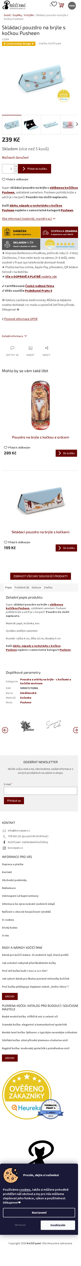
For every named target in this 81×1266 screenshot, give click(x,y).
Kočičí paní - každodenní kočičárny (28, 842)
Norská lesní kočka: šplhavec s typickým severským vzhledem (39, 1032)
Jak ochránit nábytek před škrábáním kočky (29, 963)
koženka (25, 698)
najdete (31, 276)
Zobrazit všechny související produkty (40, 576)
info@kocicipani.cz (19, 831)
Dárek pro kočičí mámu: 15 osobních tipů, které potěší (35, 955)
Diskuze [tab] (36, 588)
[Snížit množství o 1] (16, 171)
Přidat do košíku (37, 168)
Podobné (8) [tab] (22, 588)
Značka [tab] (48, 588)
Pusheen (67, 210)
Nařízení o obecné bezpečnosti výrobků (26, 912)
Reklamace (9, 888)
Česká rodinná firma (39, 286)
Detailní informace (12, 336)
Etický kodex (9, 928)
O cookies (8, 920)
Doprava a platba (12, 864)
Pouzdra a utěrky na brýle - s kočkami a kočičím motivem (45, 681)
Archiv (10, 996)
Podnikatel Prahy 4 (38, 291)
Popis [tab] (8, 588)
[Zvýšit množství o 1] (16, 166)
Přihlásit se (14, 800)
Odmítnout (20, 1225)
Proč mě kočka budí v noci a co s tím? (24, 971)
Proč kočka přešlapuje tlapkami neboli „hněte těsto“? (35, 987)
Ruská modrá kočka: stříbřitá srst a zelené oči (30, 1017)
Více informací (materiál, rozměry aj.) (27, 219)
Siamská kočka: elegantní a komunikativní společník (34, 1025)
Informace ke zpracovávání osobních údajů (28, 904)
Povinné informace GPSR (21, 319)
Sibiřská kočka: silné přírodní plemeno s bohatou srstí (35, 1040)
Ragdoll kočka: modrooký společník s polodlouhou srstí (35, 1048)
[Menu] (71, 5)
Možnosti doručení (15, 158)
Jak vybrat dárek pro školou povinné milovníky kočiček (35, 979)
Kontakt (7, 872)
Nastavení (39, 1212)
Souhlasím (57, 1225)
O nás (5, 936)
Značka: (50, 44)
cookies (24, 1190)
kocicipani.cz (15, 848)
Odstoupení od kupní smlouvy (20, 896)
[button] (76, 730)
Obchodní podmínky (14, 880)
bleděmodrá (28, 693)
